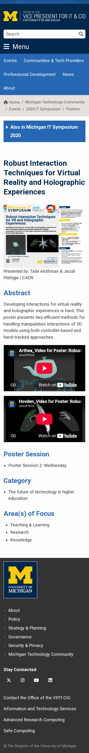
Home (14, 102)
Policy (14, 619)
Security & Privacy (25, 645)
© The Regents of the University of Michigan (40, 746)
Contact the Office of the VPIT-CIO (37, 697)
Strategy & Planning (27, 627)
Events (10, 60)
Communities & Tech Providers (54, 60)
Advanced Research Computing (34, 719)
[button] (44, 131)
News (68, 74)
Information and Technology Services (40, 708)
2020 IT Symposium (43, 109)
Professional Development (30, 74)
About (9, 88)
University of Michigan (20, 579)
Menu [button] (21, 47)
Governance (20, 636)
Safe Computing (19, 730)
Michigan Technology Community (54, 102)
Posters (73, 109)
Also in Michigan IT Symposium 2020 (44, 131)
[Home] (44, 16)
